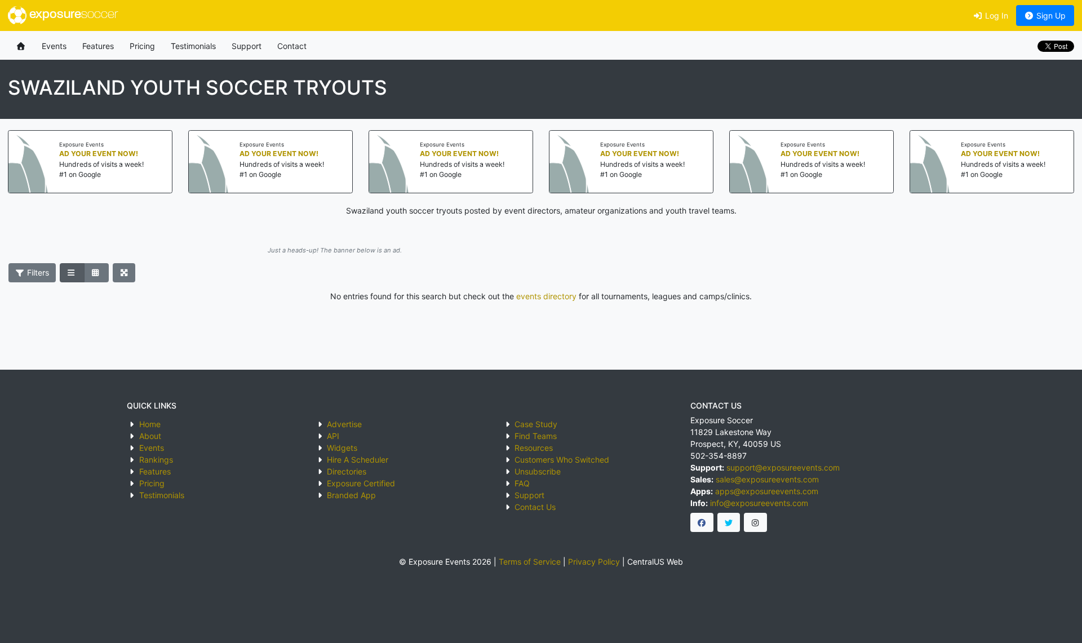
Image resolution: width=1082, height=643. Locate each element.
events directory (546, 296)
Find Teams (536, 436)
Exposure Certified (361, 483)
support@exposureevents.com (783, 467)
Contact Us (535, 507)
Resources (534, 448)
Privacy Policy (594, 561)
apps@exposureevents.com (766, 491)
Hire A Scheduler (357, 459)
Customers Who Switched (562, 459)
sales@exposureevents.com (767, 479)
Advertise (344, 424)
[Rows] (72, 272)
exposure (72, 14)
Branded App (351, 495)
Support (246, 46)
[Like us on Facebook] (701, 522)
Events (54, 46)
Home (150, 424)
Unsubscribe (538, 471)
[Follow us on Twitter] (728, 522)
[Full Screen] (124, 272)
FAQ (522, 483)
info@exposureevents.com (759, 503)
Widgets (342, 448)
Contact (292, 46)
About (150, 436)
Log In (995, 15)
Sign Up (1050, 15)
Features (98, 46)
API (333, 436)
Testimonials (193, 46)
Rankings (156, 459)
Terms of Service (530, 561)
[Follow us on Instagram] (755, 522)
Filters (37, 272)
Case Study (536, 424)
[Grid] (96, 272)
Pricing (142, 46)
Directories (346, 471)
